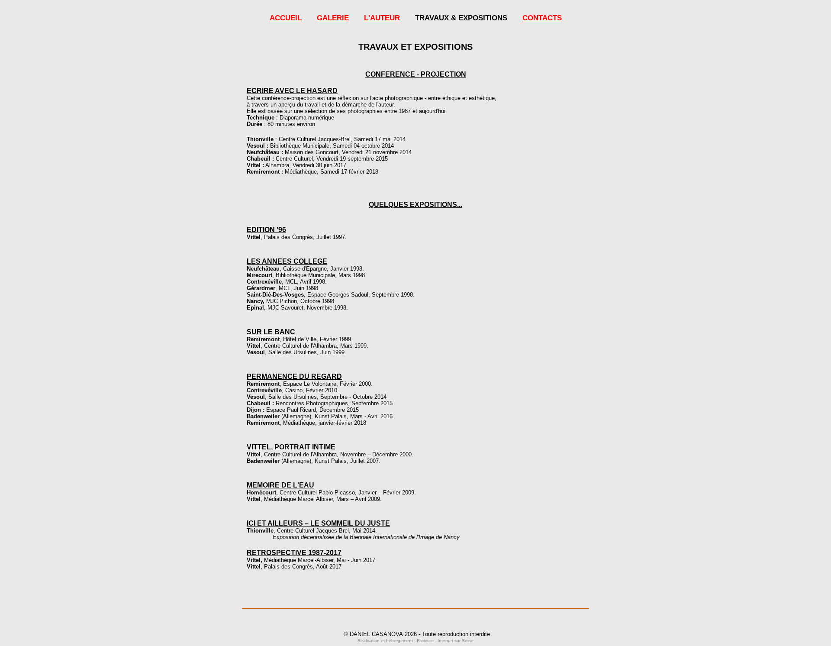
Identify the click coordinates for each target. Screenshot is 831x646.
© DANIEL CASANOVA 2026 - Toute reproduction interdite (417, 634)
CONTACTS (542, 18)
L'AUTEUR (382, 18)
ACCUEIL (286, 18)
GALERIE (333, 18)
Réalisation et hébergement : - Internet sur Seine (415, 640)
